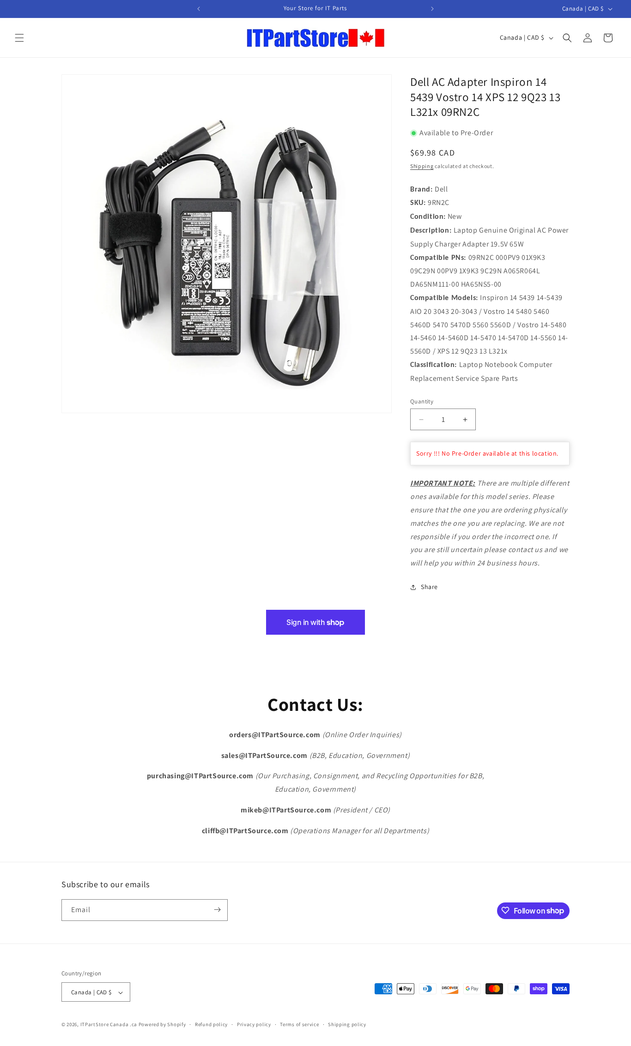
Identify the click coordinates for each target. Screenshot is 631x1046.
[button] (19, 38)
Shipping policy (347, 1024)
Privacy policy (254, 1024)
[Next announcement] (432, 9)
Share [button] (429, 587)
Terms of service (299, 1024)
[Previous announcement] (198, 9)
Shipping (422, 166)
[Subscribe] (217, 909)
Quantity (421, 401)
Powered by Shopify (162, 1025)
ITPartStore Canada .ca (108, 1025)
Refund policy (211, 1024)
